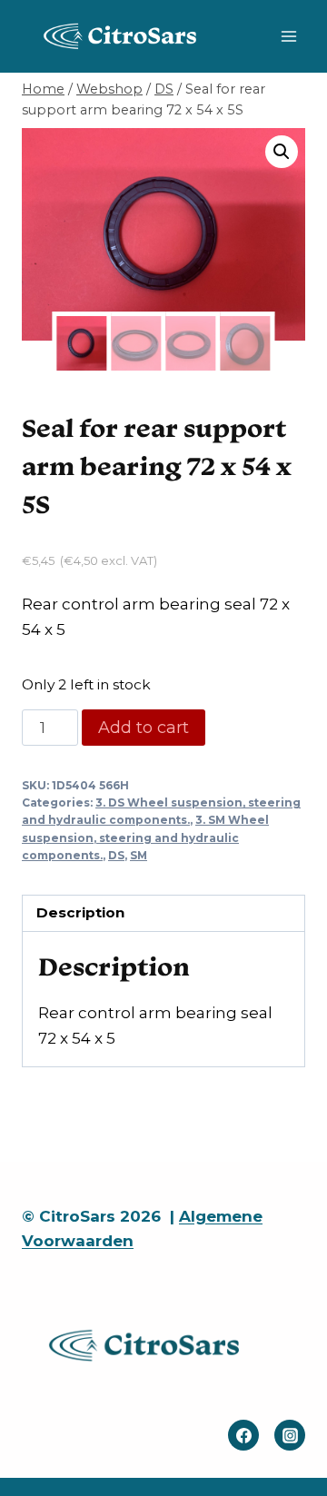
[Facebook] (243, 1435)
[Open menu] (288, 36)
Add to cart (143, 728)
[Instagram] (289, 1435)
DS (116, 855)
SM (138, 855)
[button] (281, 151)
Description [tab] (80, 912)
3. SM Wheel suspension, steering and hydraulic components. (145, 837)
